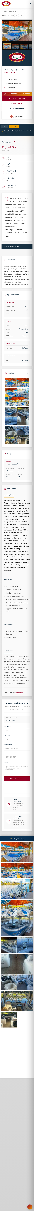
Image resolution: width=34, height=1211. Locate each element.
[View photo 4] (23, 392)
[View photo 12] (23, 430)
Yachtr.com (19, 693)
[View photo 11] (11, 430)
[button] (5, 31)
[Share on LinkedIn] (13, 15)
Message (6, 762)
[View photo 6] (23, 401)
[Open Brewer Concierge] (29, 1207)
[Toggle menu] (30, 4)
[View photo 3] (11, 392)
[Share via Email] (21, 15)
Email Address (8, 744)
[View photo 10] (23, 420)
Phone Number (8, 753)
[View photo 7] (11, 411)
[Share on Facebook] (9, 15)
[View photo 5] (11, 401)
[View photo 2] (23, 382)
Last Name (7, 735)
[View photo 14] (23, 439)
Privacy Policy (13, 787)
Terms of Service (24, 787)
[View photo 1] (11, 382)
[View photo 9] (11, 420)
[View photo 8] (23, 411)
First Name (7, 726)
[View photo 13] (11, 439)
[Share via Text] (17, 15)
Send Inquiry (18, 779)
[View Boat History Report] (17, 116)
